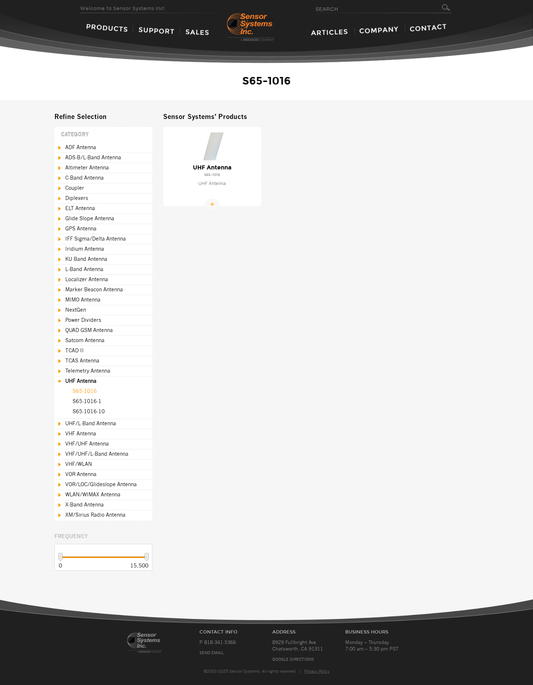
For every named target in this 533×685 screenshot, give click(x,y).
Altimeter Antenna (87, 168)
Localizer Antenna (86, 279)
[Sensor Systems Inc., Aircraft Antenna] (263, 27)
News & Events (329, 32)
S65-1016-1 (87, 401)
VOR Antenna (80, 474)
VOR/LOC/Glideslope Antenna (101, 484)
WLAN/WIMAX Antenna (92, 494)
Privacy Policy (317, 671)
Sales (197, 32)
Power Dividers (83, 320)
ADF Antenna (80, 147)
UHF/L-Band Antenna (90, 423)
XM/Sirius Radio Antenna (95, 515)
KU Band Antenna (86, 259)
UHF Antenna (80, 381)
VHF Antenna (80, 433)
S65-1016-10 (89, 411)
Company (378, 29)
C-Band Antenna (84, 178)
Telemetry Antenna (87, 371)
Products (107, 28)
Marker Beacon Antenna (94, 289)
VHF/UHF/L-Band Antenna (96, 454)
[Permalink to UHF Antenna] (212, 146)
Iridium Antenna (84, 249)
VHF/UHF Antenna (87, 444)
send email (211, 653)
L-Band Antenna (84, 269)
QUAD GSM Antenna (89, 330)
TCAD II (74, 350)
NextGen (75, 310)
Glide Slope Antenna (89, 218)
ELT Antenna (80, 208)
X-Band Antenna (84, 505)
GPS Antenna (80, 228)
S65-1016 (85, 391)
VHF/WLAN (78, 464)
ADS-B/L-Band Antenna (93, 157)
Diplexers (76, 198)
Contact (428, 28)
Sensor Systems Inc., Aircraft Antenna (153, 643)
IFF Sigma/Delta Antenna (95, 239)
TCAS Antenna (82, 361)
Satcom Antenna (84, 340)
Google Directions (293, 659)
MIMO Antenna (82, 300)
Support (156, 30)
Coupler (74, 188)
